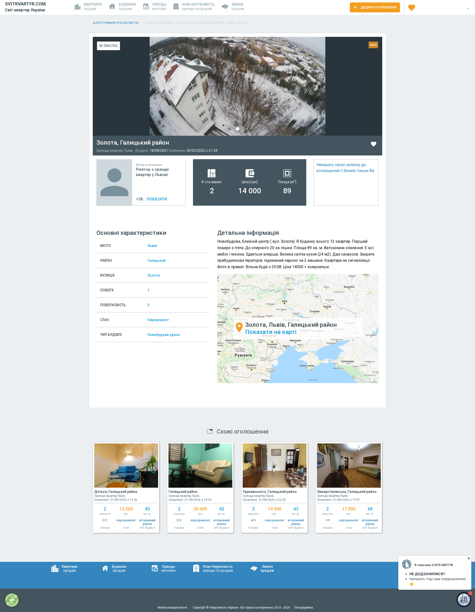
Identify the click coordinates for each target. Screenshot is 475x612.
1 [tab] (237, 129)
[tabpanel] (237, 86)
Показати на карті (270, 331)
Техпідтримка (303, 607)
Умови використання (172, 607)
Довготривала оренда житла (115, 22)
